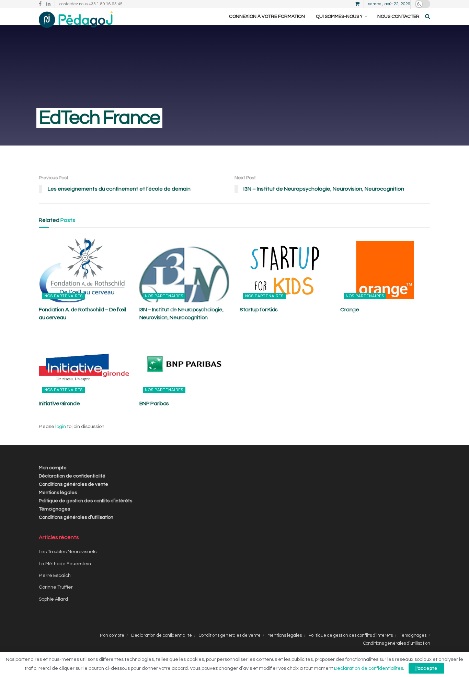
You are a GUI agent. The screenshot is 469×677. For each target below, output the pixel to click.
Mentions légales (58, 492)
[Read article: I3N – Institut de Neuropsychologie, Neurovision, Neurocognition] (184, 270)
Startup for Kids (259, 309)
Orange (349, 309)
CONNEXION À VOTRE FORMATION (267, 16)
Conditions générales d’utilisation (76, 517)
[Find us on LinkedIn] (48, 4)
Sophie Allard (53, 599)
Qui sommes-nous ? (339, 16)
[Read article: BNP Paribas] (184, 364)
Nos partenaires (63, 296)
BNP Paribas (154, 403)
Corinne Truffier (56, 587)
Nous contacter (398, 16)
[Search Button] (427, 16)
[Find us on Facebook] (40, 4)
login (60, 426)
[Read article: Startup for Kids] (285, 270)
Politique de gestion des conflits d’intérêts (85, 500)
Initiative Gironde (59, 403)
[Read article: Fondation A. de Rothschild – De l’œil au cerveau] (84, 270)
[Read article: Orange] (385, 270)
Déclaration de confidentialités (368, 668)
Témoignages (54, 509)
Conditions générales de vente (73, 484)
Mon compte (53, 467)
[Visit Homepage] (76, 16)
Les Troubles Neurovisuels (67, 551)
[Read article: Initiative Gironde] (84, 364)
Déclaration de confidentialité (72, 476)
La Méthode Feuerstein (65, 563)
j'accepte (426, 668)
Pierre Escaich (55, 575)
